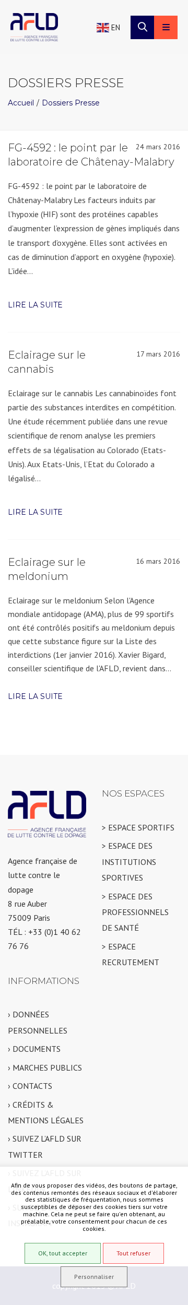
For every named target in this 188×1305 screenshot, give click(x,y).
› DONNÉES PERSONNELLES (37, 1022)
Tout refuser (133, 1253)
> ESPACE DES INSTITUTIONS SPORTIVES (129, 861)
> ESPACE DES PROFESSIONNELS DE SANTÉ (135, 912)
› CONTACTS (30, 1086)
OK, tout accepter (62, 1253)
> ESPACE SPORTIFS (138, 827)
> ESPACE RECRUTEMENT (130, 954)
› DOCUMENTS (34, 1048)
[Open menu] (166, 27)
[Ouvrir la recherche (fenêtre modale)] (142, 27)
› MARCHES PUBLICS (45, 1067)
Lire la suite (35, 305)
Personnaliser (94, 1276)
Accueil (21, 103)
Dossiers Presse (71, 103)
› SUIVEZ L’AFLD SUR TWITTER (44, 1146)
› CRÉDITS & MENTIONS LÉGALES (46, 1112)
